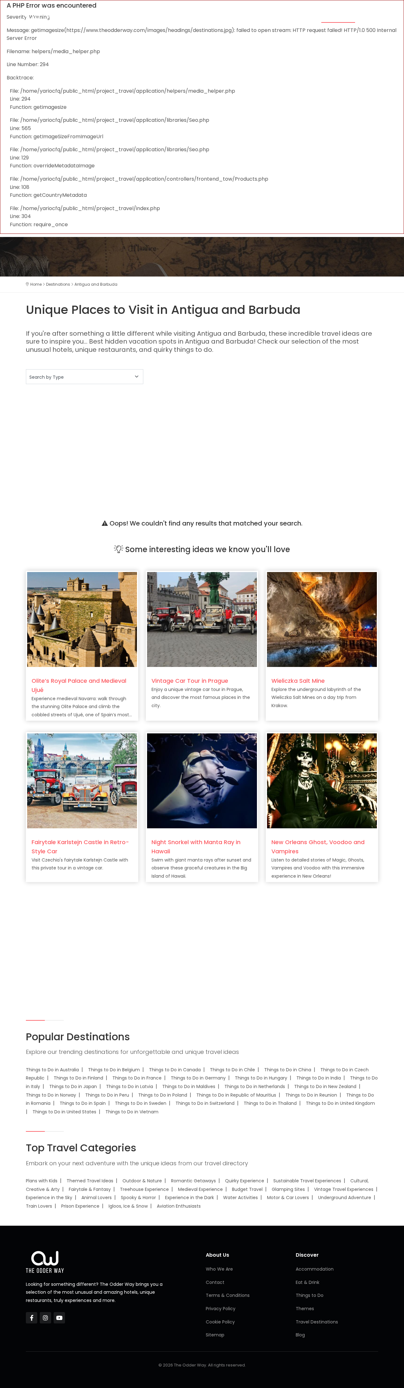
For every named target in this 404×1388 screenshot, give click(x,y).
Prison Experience (80, 1206)
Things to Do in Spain (83, 1103)
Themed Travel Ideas (90, 1181)
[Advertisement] (202, 443)
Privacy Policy (220, 1308)
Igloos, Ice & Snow (128, 1206)
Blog (371, 16)
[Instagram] (45, 1317)
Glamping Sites (288, 1189)
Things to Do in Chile (232, 1070)
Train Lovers (39, 1206)
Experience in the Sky (49, 1197)
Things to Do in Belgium (114, 1070)
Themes (168, 16)
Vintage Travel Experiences (343, 1189)
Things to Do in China (287, 1070)
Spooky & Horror (138, 1197)
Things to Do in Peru (107, 1095)
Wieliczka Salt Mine (298, 681)
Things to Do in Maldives (188, 1086)
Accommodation (208, 16)
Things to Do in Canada (175, 1070)
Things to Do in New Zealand (325, 1086)
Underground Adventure (344, 1197)
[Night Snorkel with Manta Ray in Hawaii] (202, 780)
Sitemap (215, 1335)
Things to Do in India (318, 1078)
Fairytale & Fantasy (90, 1189)
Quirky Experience (244, 1181)
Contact (215, 1282)
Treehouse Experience (144, 1189)
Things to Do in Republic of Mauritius (236, 1095)
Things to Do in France (137, 1078)
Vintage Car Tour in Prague (190, 681)
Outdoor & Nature (142, 1181)
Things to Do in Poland (162, 1095)
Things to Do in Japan (73, 1086)
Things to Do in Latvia (129, 1086)
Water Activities (240, 1197)
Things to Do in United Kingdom (340, 1103)
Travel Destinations (317, 1322)
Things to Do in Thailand (270, 1103)
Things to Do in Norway (51, 1095)
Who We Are (219, 1269)
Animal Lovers (96, 1197)
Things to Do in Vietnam (131, 1112)
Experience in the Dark (189, 1197)
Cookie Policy (220, 1322)
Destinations (338, 16)
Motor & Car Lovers (288, 1197)
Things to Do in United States (64, 1112)
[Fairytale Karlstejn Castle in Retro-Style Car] (82, 780)
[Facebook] (31, 1317)
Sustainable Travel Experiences (307, 1181)
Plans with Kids (41, 1181)
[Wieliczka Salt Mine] (322, 619)
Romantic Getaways (193, 1181)
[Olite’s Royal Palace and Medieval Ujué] (82, 619)
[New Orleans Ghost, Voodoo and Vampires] (322, 780)
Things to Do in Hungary (261, 1078)
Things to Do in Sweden (140, 1103)
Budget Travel (247, 1189)
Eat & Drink (254, 16)
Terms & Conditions (228, 1295)
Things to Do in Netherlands (254, 1086)
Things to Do (295, 16)
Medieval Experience (200, 1189)
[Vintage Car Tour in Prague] (202, 619)
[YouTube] (59, 1317)
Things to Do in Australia (52, 1070)
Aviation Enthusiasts (179, 1206)
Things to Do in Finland (78, 1078)
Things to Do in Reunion (311, 1095)
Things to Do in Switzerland (205, 1103)
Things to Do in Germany (198, 1078)
